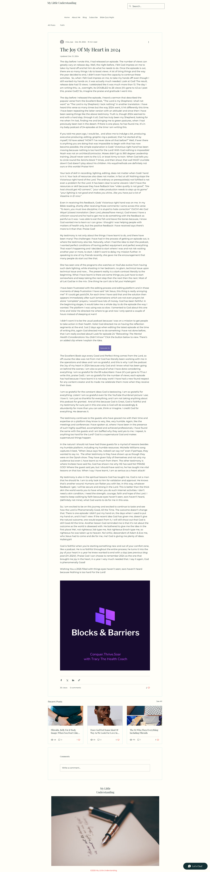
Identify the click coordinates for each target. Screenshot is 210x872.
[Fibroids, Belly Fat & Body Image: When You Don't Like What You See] (65, 716)
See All (159, 701)
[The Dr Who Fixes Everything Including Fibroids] (144, 716)
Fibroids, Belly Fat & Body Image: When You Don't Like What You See (64, 731)
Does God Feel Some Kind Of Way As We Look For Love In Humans (104, 731)
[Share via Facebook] (61, 680)
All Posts (51, 25)
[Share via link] (79, 680)
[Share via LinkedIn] (73, 680)
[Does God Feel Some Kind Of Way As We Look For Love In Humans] (105, 716)
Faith (62, 25)
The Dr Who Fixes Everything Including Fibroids (144, 731)
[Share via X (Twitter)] (67, 680)
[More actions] (148, 41)
